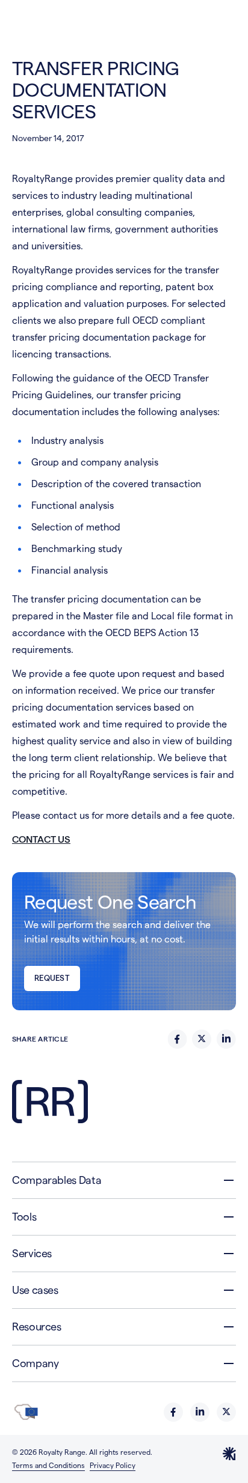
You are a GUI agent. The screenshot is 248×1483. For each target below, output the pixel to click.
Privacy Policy (112, 1465)
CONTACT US (41, 839)
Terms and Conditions (48, 1465)
